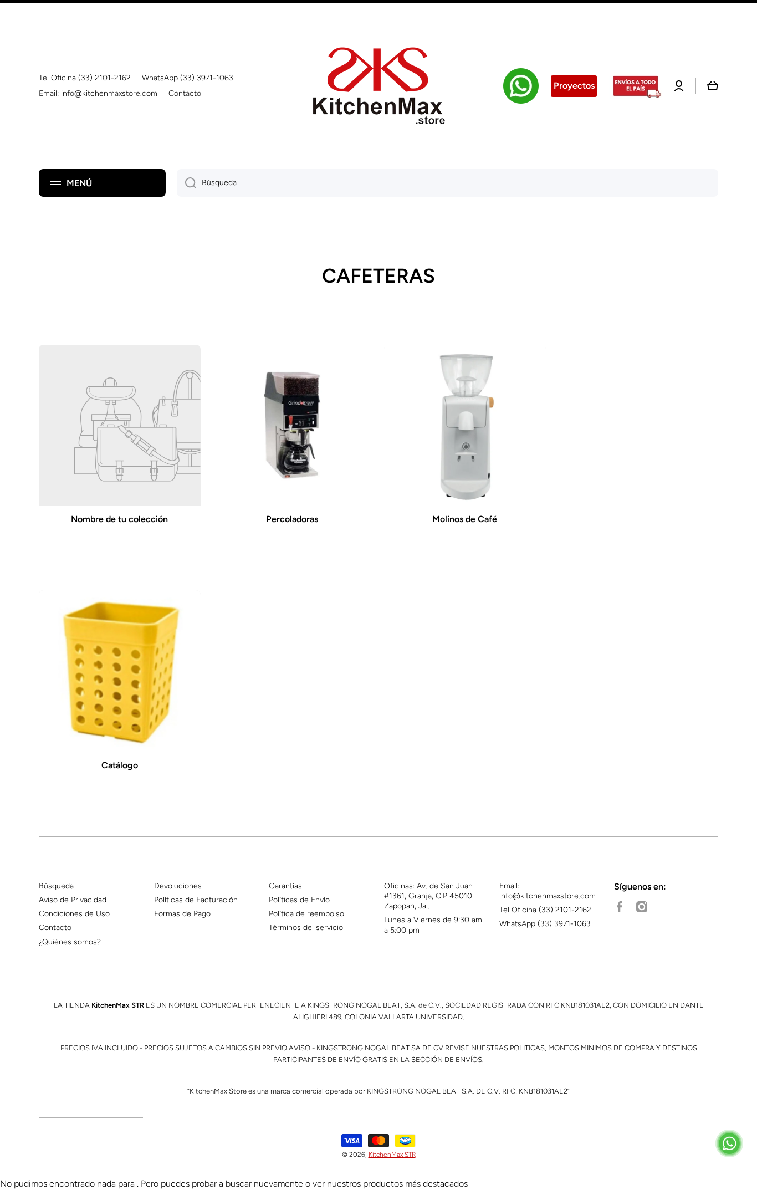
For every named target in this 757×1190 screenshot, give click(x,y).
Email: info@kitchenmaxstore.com (547, 891)
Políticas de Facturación (196, 900)
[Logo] (378, 86)
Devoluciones (178, 886)
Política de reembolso (306, 913)
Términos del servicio (306, 927)
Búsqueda (56, 886)
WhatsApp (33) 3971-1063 (545, 923)
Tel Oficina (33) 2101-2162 (545, 910)
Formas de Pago (182, 913)
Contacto (55, 927)
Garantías (285, 886)
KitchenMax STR (392, 1154)
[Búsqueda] (186, 183)
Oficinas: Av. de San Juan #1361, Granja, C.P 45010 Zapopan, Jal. (428, 896)
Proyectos (574, 85)
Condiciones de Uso (74, 913)
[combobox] (447, 183)
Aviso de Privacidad (72, 900)
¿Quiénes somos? (70, 942)
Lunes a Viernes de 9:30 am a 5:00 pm (433, 924)
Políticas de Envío (299, 900)
